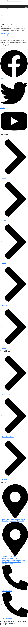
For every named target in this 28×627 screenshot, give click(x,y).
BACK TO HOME (5, 33)
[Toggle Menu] (26, 6)
